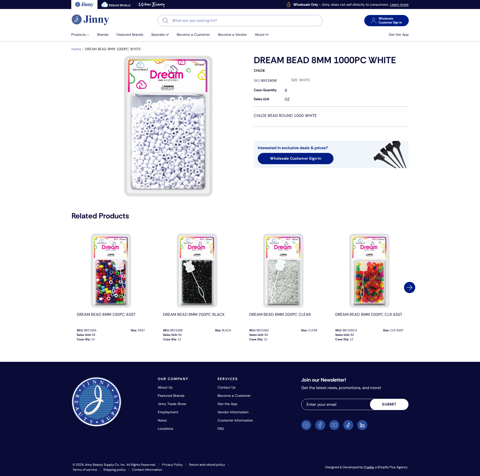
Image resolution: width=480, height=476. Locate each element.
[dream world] (116, 4)
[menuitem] (82, 34)
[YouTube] (334, 425)
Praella (369, 467)
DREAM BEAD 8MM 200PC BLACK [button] (193, 314)
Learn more (399, 4)
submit (389, 404)
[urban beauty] (151, 4)
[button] (82, 34)
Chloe (259, 70)
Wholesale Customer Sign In (295, 158)
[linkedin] (362, 425)
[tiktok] (348, 425)
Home (76, 49)
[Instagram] (306, 425)
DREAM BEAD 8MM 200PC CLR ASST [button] (368, 314)
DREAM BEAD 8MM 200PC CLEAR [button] (280, 314)
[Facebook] (320, 425)
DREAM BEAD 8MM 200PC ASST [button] (106, 314)
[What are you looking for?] (165, 20)
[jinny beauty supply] (84, 4)
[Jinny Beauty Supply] (90, 19)
